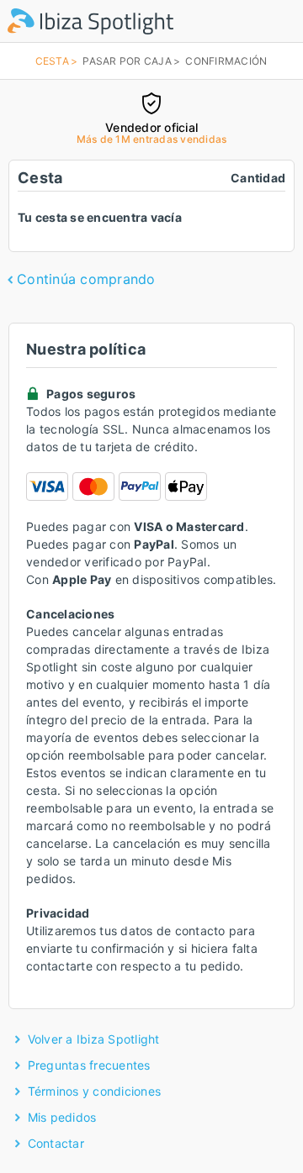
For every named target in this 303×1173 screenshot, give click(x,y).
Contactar (56, 1143)
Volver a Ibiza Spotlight (94, 1039)
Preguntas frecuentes (89, 1065)
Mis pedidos (62, 1117)
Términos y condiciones (95, 1091)
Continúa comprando (86, 279)
